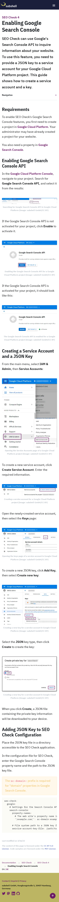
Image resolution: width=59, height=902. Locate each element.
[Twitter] (4, 893)
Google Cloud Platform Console (31, 173)
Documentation (9, 863)
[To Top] (53, 896)
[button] (29, 95)
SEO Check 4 (10, 17)
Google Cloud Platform (32, 127)
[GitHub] (18, 893)
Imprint (14, 881)
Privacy (23, 881)
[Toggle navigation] (54, 5)
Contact (5, 881)
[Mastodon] (9, 893)
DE (7, 869)
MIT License (50, 849)
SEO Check (27, 863)
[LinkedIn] (14, 893)
